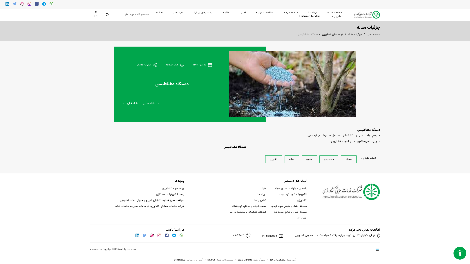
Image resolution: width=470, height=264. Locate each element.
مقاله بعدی (149, 103)
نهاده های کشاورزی (332, 34)
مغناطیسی (329, 159)
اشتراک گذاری (144, 65)
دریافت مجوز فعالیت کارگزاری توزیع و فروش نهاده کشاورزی (152, 200)
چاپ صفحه (172, 65)
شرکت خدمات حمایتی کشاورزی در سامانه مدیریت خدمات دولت (149, 206)
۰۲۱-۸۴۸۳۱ (238, 235)
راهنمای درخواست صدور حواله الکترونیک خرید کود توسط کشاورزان (290, 194)
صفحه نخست (335, 13)
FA (96, 13)
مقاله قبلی (132, 103)
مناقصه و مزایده (264, 13)
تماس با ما (337, 16)
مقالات (159, 13)
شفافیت (227, 13)
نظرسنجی (178, 13)
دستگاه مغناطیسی (172, 84)
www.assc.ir (95, 249)
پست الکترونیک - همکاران (170, 194)
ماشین (309, 159)
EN (95, 16)
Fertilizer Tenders (310, 16)
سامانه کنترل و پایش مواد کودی (289, 206)
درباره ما (312, 13)
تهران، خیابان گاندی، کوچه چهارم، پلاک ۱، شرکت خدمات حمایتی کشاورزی (335, 235)
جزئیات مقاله (355, 34)
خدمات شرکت (290, 13)
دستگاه (349, 159)
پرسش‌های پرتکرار (203, 13)
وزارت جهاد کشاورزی (173, 188)
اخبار (243, 13)
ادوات (291, 159)
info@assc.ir (269, 236)
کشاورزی (273, 159)
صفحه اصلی (373, 34)
